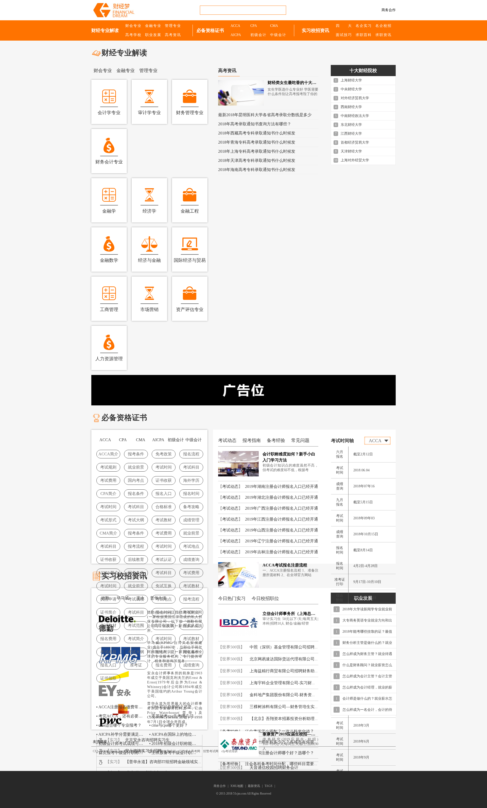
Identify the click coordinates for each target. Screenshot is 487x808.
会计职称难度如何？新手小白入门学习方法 (289, 457)
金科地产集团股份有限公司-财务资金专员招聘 (291, 695)
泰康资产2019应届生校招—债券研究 (290, 734)
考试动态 (230, 486)
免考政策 (163, 454)
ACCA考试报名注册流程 (285, 565)
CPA (253, 26)
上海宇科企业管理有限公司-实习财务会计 (287, 683)
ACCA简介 (108, 454)
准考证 (136, 665)
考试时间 (163, 467)
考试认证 (163, 559)
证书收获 (163, 480)
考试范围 (136, 625)
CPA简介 (108, 493)
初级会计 (258, 35)
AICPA (236, 35)
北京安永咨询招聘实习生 (147, 740)
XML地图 (237, 786)
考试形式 (108, 520)
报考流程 (136, 546)
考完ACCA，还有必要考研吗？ (122, 716)
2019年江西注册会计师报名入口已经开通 (281, 519)
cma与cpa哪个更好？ (169, 725)
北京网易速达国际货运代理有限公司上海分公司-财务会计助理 (305, 659)
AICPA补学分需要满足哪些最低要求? (122, 734)
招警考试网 (210, 751)
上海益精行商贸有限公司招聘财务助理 (284, 671)
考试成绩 (136, 599)
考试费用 (108, 480)
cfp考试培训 (229, 751)
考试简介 (136, 639)
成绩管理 (191, 520)
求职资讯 (383, 35)
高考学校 (133, 35)
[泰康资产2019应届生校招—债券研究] (238, 743)
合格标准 (163, 507)
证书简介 (108, 612)
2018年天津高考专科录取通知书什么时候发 (256, 160)
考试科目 (191, 467)
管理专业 (173, 26)
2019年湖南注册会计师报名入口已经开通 (281, 486)
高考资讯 (173, 35)
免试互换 (163, 586)
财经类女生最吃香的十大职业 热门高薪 (293, 82)
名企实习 (363, 26)
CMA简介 (108, 533)
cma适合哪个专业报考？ (120, 725)
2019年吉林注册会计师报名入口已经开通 (281, 552)
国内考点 (136, 480)
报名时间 (191, 493)
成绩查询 (191, 559)
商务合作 (388, 10)
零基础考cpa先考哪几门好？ (175, 716)
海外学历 (191, 480)
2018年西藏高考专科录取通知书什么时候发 (256, 133)
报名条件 (136, 493)
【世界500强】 (231, 647)
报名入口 (163, 493)
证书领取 (108, 678)
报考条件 (136, 454)
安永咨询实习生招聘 (143, 751)
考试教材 (163, 520)
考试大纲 (136, 520)
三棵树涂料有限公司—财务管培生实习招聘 (288, 706)
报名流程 (191, 454)
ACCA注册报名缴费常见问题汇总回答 (122, 707)
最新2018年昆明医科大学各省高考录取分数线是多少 (264, 115)
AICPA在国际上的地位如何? (175, 734)
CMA (274, 26)
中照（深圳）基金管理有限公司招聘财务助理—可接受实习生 (304, 647)
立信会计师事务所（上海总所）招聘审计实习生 (290, 613)
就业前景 (136, 467)
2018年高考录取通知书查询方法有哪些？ (254, 124)
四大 (344, 26)
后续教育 (136, 559)
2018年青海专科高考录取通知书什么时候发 (256, 142)
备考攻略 (191, 507)
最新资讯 (254, 786)
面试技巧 (344, 35)
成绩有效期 (163, 625)
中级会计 (278, 35)
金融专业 (153, 26)
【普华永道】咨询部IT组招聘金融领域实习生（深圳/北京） (178, 762)
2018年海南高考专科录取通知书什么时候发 (256, 169)
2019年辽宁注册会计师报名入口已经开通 (281, 541)
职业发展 (153, 35)
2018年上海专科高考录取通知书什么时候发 (256, 151)
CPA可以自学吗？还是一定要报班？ (175, 707)
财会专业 (133, 26)
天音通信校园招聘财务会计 (274, 767)
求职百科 (363, 35)
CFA (96, 751)
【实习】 (114, 740)
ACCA (235, 26)
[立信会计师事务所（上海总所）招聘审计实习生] (238, 623)
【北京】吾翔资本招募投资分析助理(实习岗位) (291, 718)
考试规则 (108, 467)
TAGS (268, 786)
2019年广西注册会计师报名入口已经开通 (281, 508)
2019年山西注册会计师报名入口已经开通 (281, 530)
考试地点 (191, 546)
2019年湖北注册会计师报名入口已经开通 (281, 497)
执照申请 (108, 599)
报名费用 (108, 639)
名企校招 (383, 26)
